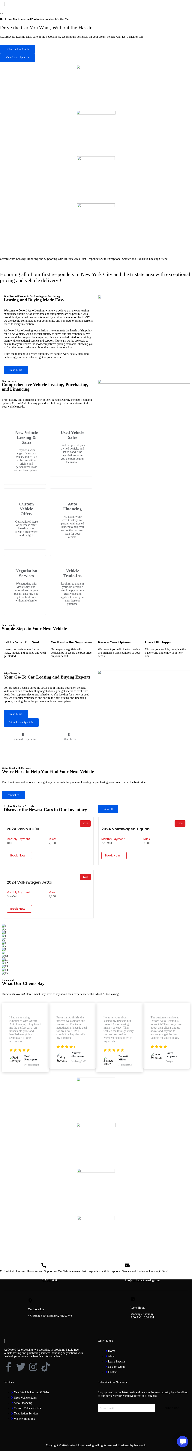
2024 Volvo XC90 (23, 829)
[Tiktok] (45, 1367)
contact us (13, 794)
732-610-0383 (49, 1280)
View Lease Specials (17, 57)
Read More (15, 369)
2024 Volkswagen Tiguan (125, 829)
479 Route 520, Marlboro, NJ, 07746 (50, 1315)
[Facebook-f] (8, 1367)
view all (108, 809)
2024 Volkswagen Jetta (29, 882)
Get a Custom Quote (17, 48)
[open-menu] (186, 4)
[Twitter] (21, 1367)
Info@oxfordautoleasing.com (142, 1280)
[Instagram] (33, 1367)
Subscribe (172, 1408)
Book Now (17, 855)
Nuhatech (140, 1445)
